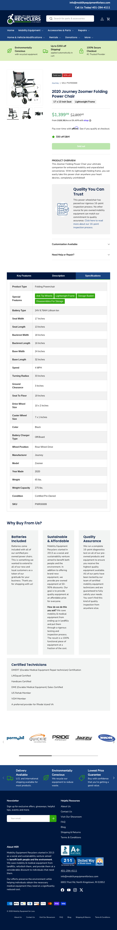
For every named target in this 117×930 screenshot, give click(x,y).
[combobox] (70, 18)
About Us (66, 806)
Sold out (81, 146)
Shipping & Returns (71, 832)
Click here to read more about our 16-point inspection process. (88, 224)
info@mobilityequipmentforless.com (90, 2)
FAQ (63, 822)
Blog (63, 827)
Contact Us (66, 811)
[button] (108, 19)
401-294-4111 (69, 870)
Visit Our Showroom (71, 816)
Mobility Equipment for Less (24, 911)
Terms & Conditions (71, 837)
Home (10, 30)
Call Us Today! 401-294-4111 (92, 7)
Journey (55, 83)
